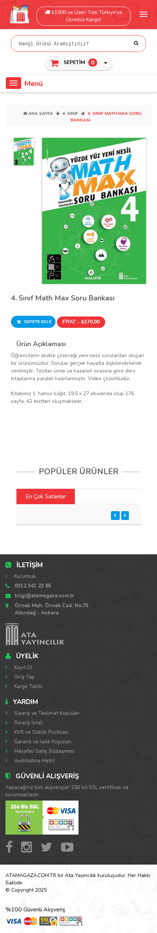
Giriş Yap (24, 676)
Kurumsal (24, 576)
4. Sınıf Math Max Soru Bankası (63, 298)
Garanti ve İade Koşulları (42, 741)
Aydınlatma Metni (34, 760)
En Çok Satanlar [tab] (46, 496)
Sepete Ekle (37, 322)
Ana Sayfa (40, 113)
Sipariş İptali (28, 722)
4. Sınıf (70, 113)
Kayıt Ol (22, 667)
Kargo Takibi (28, 686)
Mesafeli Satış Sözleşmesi (43, 750)
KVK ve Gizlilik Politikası (41, 731)
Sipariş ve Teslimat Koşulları (46, 712)
